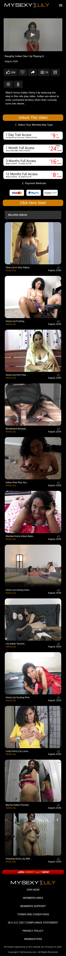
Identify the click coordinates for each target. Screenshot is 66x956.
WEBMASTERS (33, 939)
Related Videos (17, 215)
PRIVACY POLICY (33, 930)
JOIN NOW (33, 889)
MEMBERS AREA (33, 897)
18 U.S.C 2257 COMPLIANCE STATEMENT (33, 922)
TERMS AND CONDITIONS (33, 914)
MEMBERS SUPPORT (33, 906)
